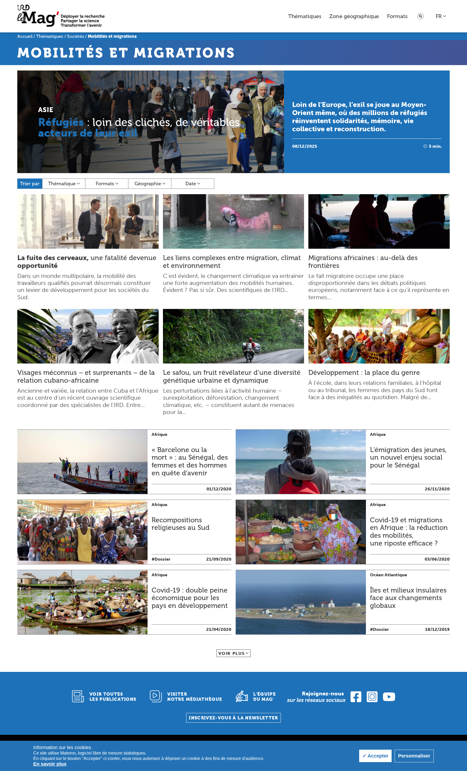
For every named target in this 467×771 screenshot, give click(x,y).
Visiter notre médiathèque (194, 697)
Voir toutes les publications (112, 697)
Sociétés (75, 36)
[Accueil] (61, 16)
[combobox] (441, 16)
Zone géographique (354, 16)
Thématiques (304, 16)
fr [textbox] (439, 16)
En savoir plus (49, 764)
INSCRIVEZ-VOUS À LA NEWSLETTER (233, 718)
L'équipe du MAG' (264, 697)
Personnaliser (414, 756)
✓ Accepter (375, 756)
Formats (397, 16)
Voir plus (231, 653)
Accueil (24, 36)
